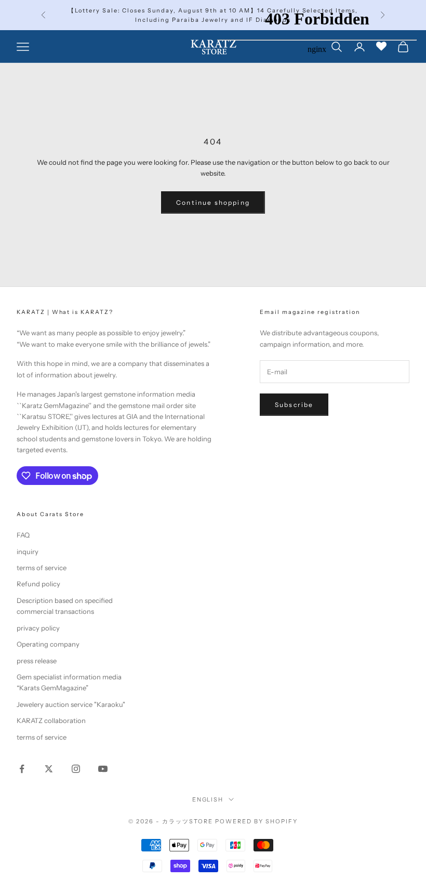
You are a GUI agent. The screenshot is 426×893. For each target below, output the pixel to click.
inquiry (27, 551)
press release (37, 660)
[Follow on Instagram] (76, 769)
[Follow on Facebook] (22, 769)
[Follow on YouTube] (103, 769)
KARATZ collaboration (51, 720)
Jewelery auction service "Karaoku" (71, 704)
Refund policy (38, 584)
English (208, 799)
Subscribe (294, 405)
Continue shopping (213, 202)
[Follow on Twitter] (49, 769)
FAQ (23, 535)
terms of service (41, 567)
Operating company (48, 644)
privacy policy (38, 628)
